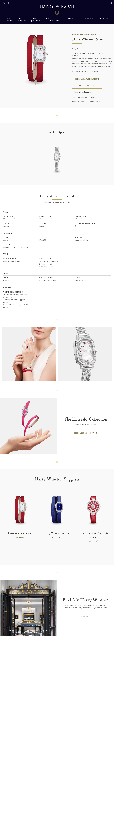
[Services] (3, 4)
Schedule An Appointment (87, 79)
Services (103, 19)
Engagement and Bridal (53, 20)
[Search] (8, 4)
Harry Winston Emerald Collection (85, 35)
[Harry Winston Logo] (57, 13)
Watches (72, 19)
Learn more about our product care (85, 101)
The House (9, 20)
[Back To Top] (110, 832)
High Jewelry (22, 20)
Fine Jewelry (35, 20)
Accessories (88, 19)
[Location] (111, 3)
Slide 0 (35, 84)
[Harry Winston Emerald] (57, 160)
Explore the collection (85, 433)
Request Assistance (87, 86)
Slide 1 (38, 84)
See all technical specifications (83, 97)
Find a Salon (85, 616)
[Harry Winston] (57, 6)
